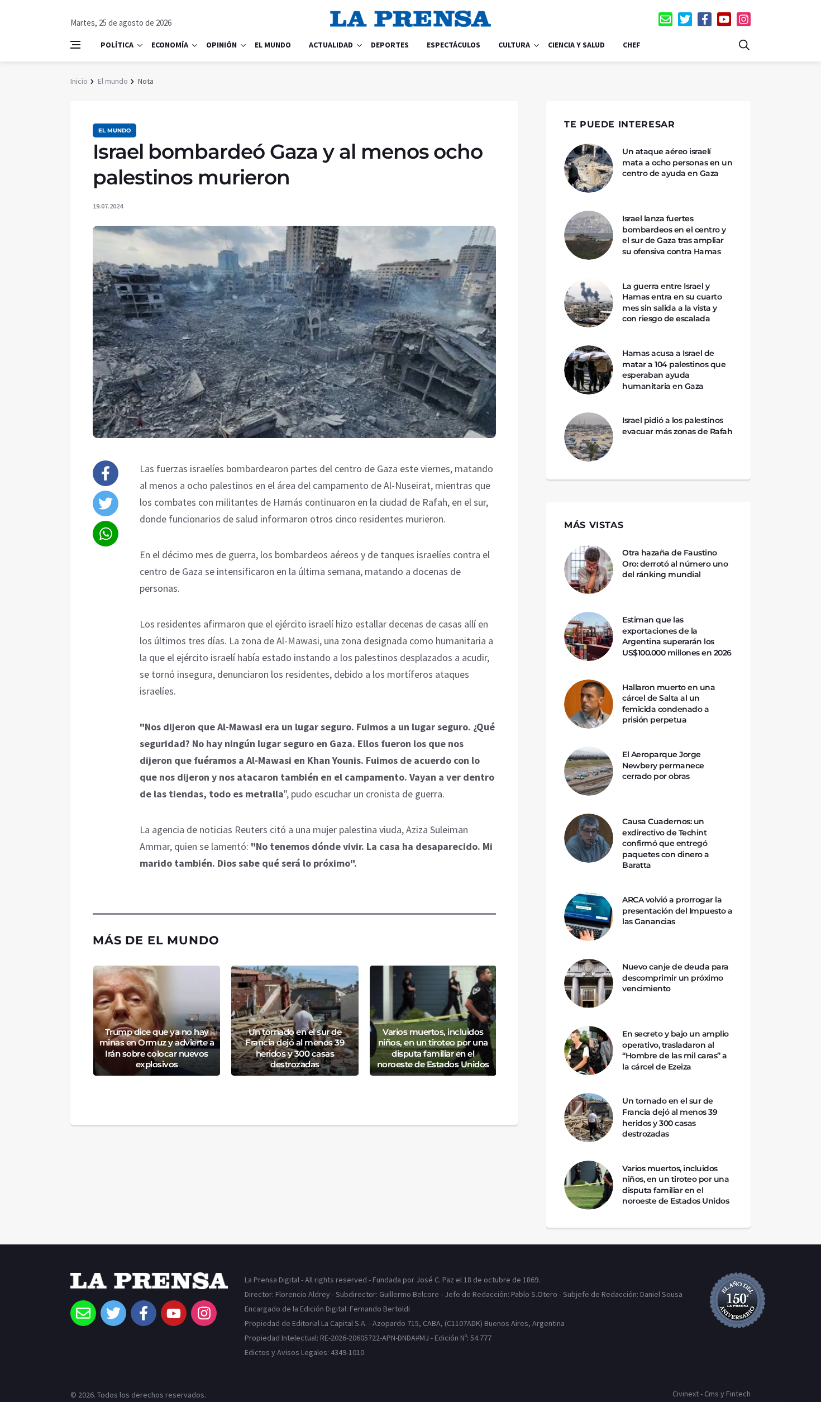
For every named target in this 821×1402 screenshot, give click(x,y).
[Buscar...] (744, 44)
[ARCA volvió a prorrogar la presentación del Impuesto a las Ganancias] (588, 916)
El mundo (273, 45)
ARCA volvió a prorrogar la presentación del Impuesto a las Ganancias (677, 910)
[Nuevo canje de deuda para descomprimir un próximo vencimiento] (588, 983)
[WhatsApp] (105, 533)
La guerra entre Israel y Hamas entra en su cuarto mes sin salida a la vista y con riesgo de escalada (672, 302)
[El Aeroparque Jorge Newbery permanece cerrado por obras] (588, 771)
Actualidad (331, 45)
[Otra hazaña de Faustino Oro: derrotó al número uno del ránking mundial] (588, 569)
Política (117, 45)
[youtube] (724, 19)
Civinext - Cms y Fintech (711, 1394)
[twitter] (685, 19)
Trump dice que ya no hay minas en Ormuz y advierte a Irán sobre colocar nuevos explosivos (156, 1048)
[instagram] (744, 19)
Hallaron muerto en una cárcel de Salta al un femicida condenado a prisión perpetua (668, 703)
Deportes (390, 45)
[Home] (149, 1286)
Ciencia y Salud (576, 45)
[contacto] (665, 19)
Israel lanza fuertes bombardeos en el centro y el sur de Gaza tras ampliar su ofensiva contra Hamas (674, 234)
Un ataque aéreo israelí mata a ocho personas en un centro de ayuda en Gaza (677, 162)
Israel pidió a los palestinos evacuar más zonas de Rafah (677, 425)
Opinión (221, 45)
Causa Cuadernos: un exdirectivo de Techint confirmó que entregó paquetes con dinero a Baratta (665, 843)
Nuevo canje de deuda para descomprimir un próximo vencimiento (675, 978)
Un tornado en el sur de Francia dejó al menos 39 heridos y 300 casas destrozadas (294, 1048)
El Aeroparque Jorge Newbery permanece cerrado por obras (663, 765)
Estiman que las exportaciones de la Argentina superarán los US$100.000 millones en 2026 (677, 636)
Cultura (514, 45)
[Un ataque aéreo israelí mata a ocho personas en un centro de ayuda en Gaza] (588, 168)
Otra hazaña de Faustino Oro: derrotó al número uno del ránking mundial (675, 563)
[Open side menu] (75, 44)
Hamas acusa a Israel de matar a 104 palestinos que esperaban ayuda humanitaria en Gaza (673, 369)
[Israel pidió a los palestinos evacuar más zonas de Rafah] (588, 437)
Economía (169, 45)
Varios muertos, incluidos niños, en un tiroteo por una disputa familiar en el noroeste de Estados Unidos (433, 1048)
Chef (632, 45)
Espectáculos (453, 45)
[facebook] (705, 19)
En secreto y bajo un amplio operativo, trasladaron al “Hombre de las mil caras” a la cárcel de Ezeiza (675, 1050)
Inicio (79, 81)
